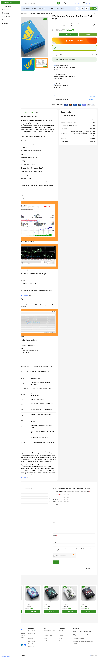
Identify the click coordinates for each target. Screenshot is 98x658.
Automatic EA (23, 13)
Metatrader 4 (31, 633)
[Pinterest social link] (92, 55)
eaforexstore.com (5, 656)
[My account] (77, 8)
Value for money (57, 497)
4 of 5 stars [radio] (67, 494)
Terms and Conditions (49, 630)
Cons (54, 529)
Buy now (88, 34)
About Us (61, 638)
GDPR (45, 638)
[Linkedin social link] (94, 55)
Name (55, 535)
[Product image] (32, 593)
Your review (56, 504)
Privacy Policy (47, 633)
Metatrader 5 (31, 636)
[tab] (28, 112)
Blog (60, 633)
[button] (32, 611)
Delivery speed (57, 501)
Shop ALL (61, 630)
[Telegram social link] (96, 55)
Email (55, 542)
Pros (54, 522)
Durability (55, 499)
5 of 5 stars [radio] (68, 494)
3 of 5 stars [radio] (66, 494)
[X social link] (90, 55)
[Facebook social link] (89, 55)
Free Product (31, 641)
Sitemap (61, 641)
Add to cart (69, 34)
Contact (61, 635)
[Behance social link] (25, 645)
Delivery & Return (48, 635)
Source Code (31, 644)
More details (92, 96)
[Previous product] (93, 13)
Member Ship (31, 646)
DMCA (45, 641)
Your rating (56, 495)
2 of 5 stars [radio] (64, 494)
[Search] (58, 3)
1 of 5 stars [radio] (63, 494)
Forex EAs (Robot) (32, 630)
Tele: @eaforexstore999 (73, 4)
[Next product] (96, 13)
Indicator (30, 638)
